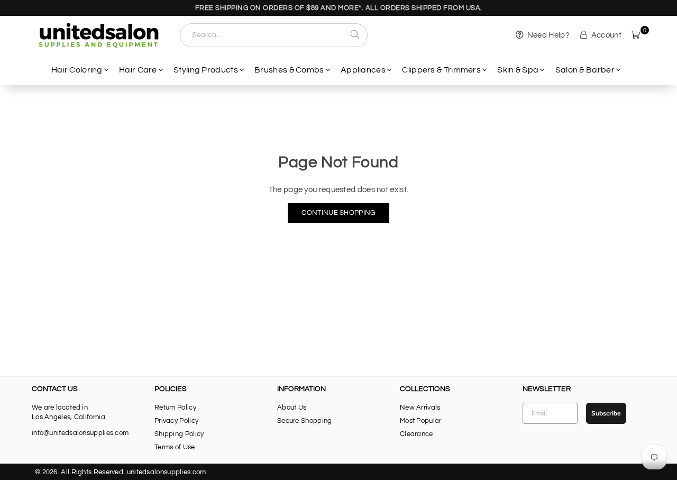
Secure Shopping (304, 420)
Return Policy (175, 407)
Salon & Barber (585, 70)
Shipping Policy (179, 434)
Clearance (416, 434)
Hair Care (138, 70)
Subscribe (606, 413)
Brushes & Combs (289, 70)
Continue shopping (338, 212)
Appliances (363, 70)
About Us (291, 407)
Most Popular (421, 420)
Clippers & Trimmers (441, 70)
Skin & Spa (517, 70)
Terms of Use (174, 447)
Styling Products (205, 70)
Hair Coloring (77, 70)
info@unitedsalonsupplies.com (80, 433)
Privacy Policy (176, 420)
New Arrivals (420, 407)
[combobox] (274, 35)
